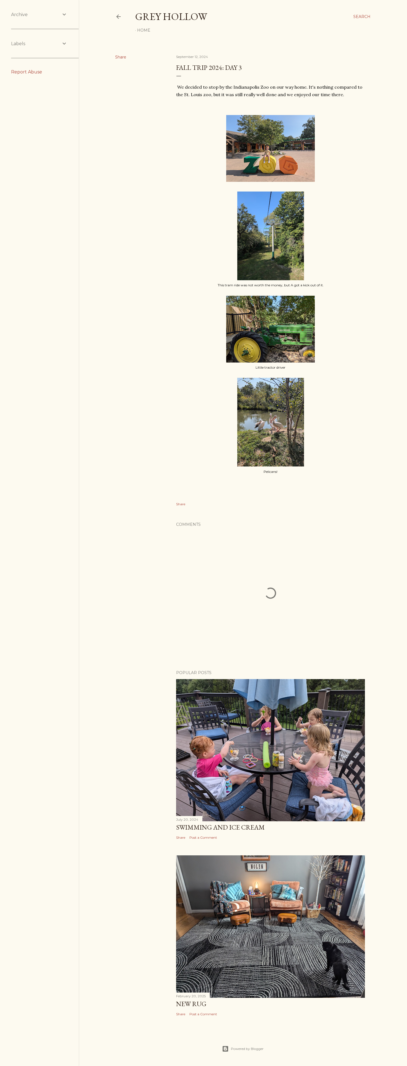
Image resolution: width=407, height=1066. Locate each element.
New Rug (191, 1003)
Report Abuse (26, 72)
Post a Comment (203, 837)
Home (143, 30)
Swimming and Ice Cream (220, 827)
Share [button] (120, 57)
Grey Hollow (171, 16)
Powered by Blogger (247, 1049)
